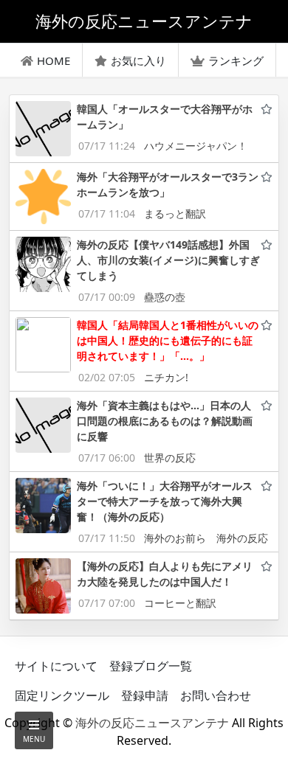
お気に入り (138, 60)
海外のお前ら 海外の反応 (206, 538)
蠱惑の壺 (164, 297)
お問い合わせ (215, 695)
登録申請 (144, 695)
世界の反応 (170, 458)
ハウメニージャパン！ (195, 146)
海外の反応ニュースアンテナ (152, 723)
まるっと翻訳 (175, 213)
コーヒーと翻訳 (180, 603)
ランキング (236, 60)
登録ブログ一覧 (150, 666)
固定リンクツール (62, 695)
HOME (53, 60)
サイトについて (56, 666)
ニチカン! (166, 377)
